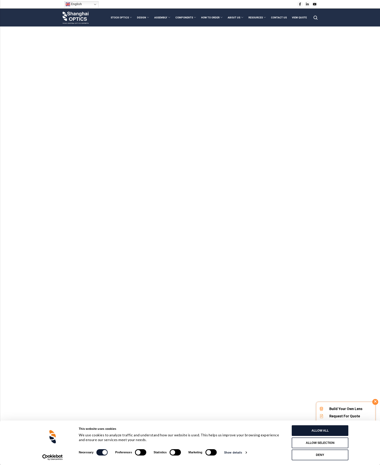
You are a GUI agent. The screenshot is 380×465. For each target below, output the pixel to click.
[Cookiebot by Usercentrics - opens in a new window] (52, 457)
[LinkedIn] (307, 4)
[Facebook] (300, 4)
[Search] (315, 18)
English (76, 4)
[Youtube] (315, 4)
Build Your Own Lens (345, 409)
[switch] (140, 452)
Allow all (320, 430)
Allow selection (320, 442)
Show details (233, 452)
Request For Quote (344, 416)
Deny (320, 454)
